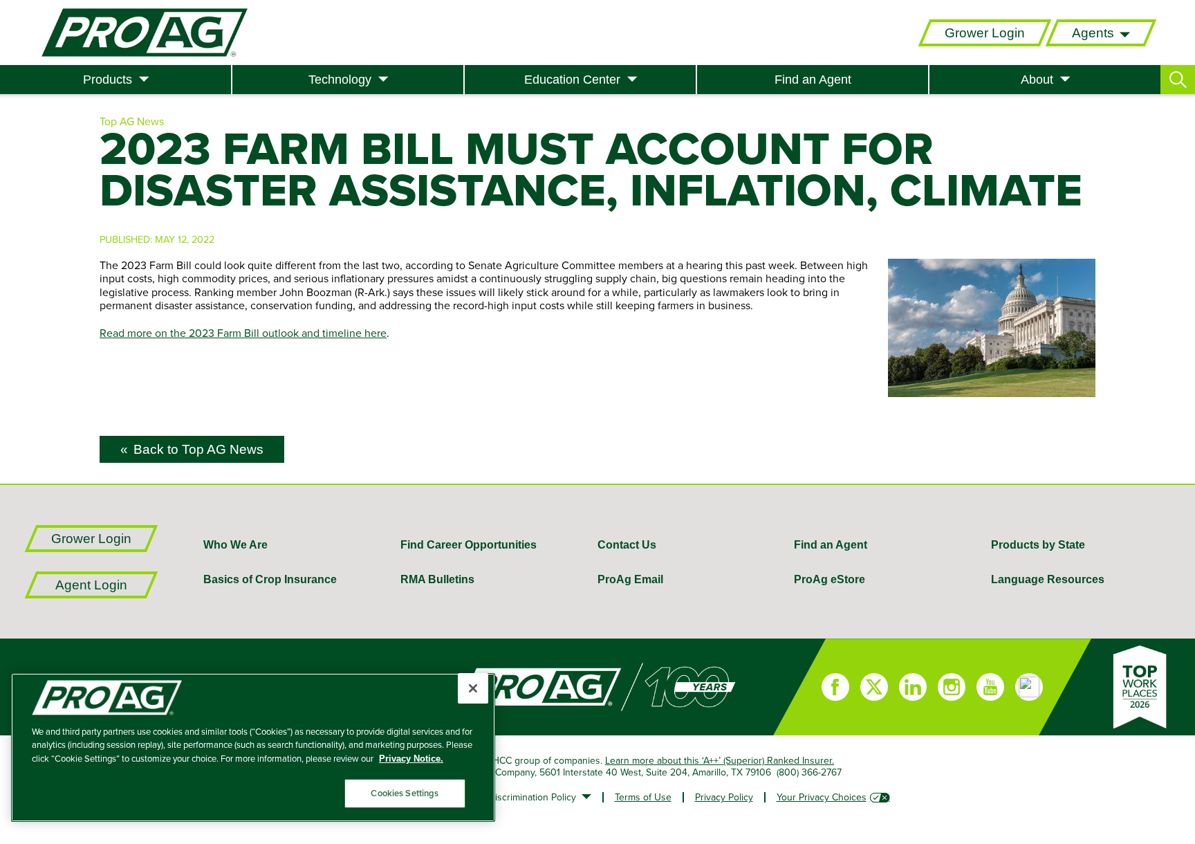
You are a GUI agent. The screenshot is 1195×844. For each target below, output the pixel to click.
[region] (253, 747)
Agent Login (91, 585)
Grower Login (985, 33)
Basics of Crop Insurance (270, 579)
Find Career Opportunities (468, 545)
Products (107, 79)
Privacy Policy (724, 797)
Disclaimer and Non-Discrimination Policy (489, 797)
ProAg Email (630, 579)
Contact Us (627, 545)
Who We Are (235, 545)
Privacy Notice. (411, 758)
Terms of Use (643, 797)
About (1037, 79)
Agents (1093, 33)
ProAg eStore (829, 579)
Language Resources (1047, 579)
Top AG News (132, 121)
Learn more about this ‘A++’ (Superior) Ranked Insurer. (719, 760)
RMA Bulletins (437, 579)
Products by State (1038, 545)
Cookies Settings (404, 793)
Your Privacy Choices (822, 797)
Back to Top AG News (198, 449)
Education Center (572, 79)
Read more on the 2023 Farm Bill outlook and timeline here (243, 332)
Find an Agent (813, 79)
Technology (339, 79)
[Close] (473, 688)
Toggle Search (1177, 79)
